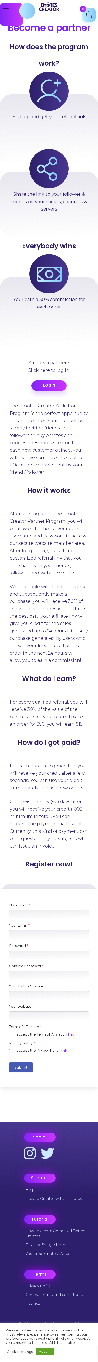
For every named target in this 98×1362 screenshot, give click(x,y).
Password (18, 945)
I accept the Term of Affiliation (44, 1034)
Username (19, 905)
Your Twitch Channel (26, 986)
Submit (21, 1067)
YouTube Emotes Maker (48, 1253)
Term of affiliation (25, 1027)
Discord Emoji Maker (45, 1245)
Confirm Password (26, 966)
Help (30, 1189)
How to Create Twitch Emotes (54, 1198)
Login (49, 385)
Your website (20, 1006)
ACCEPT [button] (45, 1351)
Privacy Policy (38, 1286)
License (33, 1303)
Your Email (19, 925)
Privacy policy (22, 1043)
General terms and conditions (54, 1295)
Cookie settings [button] (20, 1352)
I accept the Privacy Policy (41, 1050)
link (71, 1034)
